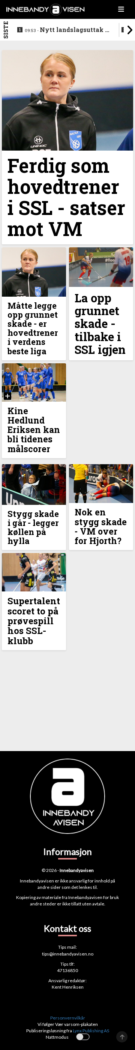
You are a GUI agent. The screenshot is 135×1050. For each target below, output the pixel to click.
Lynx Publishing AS (91, 1030)
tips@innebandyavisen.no (67, 954)
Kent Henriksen (68, 987)
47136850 (67, 970)
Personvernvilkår (67, 1018)
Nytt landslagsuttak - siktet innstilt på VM (66, 30)
